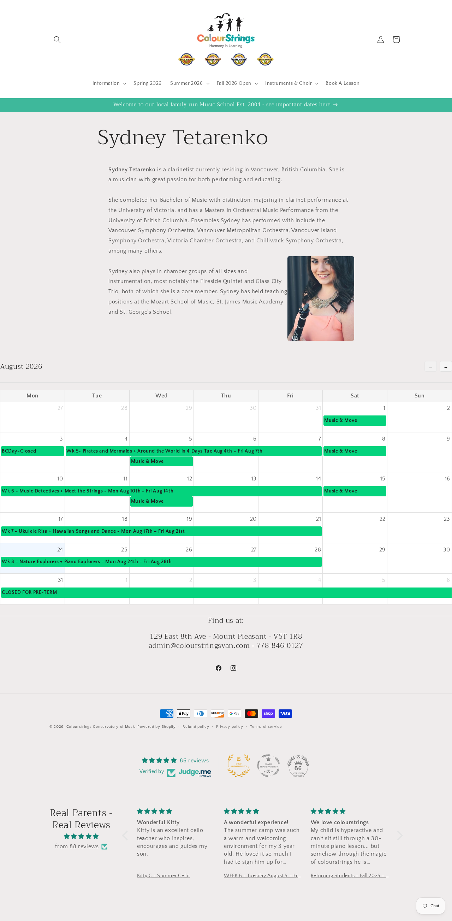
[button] (57, 39)
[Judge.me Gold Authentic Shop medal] (238, 765)
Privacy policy (229, 727)
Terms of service (266, 727)
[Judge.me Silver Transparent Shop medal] (268, 765)
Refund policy (196, 727)
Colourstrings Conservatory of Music (101, 727)
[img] (81, 836)
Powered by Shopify (156, 727)
